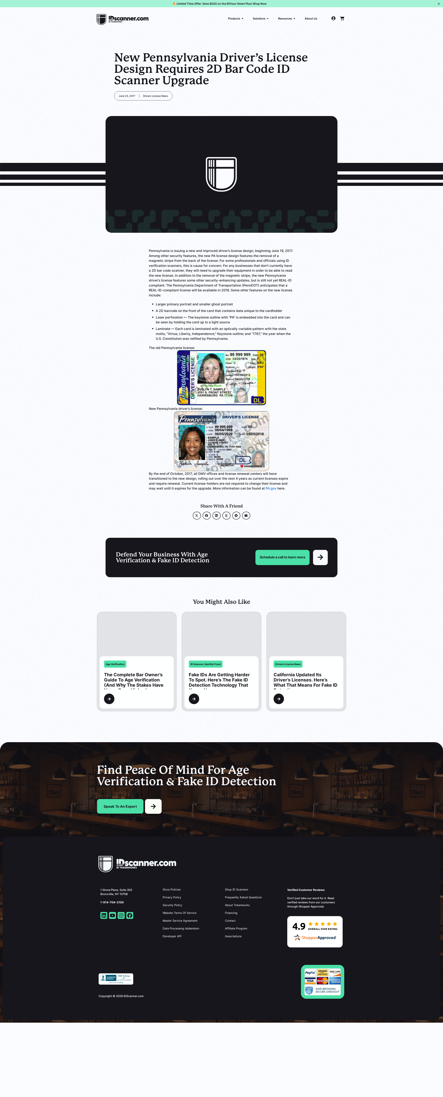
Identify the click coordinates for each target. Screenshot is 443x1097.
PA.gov (271, 488)
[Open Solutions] (267, 18)
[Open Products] (242, 18)
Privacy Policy (172, 897)
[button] (197, 515)
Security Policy (172, 905)
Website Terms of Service (179, 913)
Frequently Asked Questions (243, 897)
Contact (230, 920)
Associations (233, 936)
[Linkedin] (103, 915)
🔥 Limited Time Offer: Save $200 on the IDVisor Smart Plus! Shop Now (219, 4)
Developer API (172, 936)
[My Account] (333, 18)
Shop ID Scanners (236, 889)
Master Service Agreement (180, 920)
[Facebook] (129, 915)
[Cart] (342, 18)
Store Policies (172, 889)
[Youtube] (112, 915)
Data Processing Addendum (181, 928)
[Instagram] (121, 915)
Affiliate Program (236, 928)
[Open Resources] (294, 18)
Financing (231, 913)
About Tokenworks (237, 905)
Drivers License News (155, 96)
